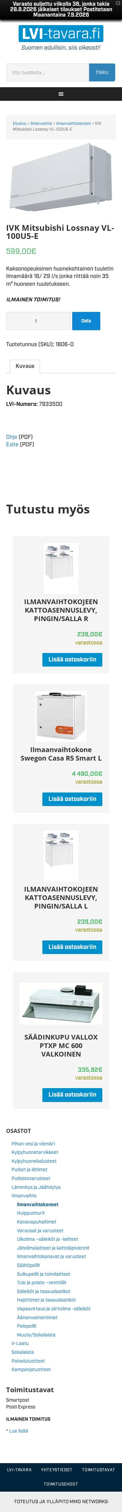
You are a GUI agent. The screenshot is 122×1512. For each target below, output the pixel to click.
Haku (102, 72)
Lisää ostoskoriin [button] (72, 660)
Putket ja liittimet (29, 1170)
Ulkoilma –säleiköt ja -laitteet (47, 1239)
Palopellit (27, 1326)
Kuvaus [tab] (25, 366)
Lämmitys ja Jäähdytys (36, 1187)
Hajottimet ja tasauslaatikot (46, 1300)
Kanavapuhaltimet (36, 1222)
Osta (86, 321)
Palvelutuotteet (28, 1361)
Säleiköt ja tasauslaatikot (43, 1292)
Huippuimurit (31, 1213)
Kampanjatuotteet (31, 1370)
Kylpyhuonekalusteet (34, 1161)
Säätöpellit (28, 1266)
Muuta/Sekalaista (36, 1335)
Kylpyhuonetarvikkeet (35, 1153)
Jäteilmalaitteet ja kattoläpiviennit (53, 1248)
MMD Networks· (89, 1501)
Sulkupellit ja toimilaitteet (43, 1274)
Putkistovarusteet (31, 1179)
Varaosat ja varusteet (40, 1231)
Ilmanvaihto (41, 123)
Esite (12, 444)
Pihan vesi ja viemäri (33, 1144)
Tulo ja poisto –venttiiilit (41, 1283)
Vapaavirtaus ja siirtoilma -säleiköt (53, 1309)
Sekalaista (23, 1352)
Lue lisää (18, 1431)
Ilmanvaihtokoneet (73, 123)
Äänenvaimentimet (37, 1318)
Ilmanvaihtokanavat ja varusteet (51, 1257)
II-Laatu (20, 1344)
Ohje (11, 437)
